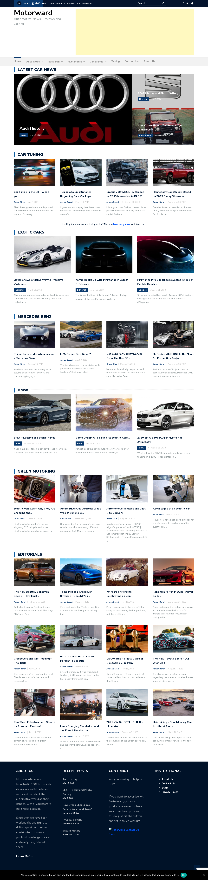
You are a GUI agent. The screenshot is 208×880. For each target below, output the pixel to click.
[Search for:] (147, 3)
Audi (23, 135)
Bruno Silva (19, 202)
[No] (204, 875)
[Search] (163, 3)
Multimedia (75, 61)
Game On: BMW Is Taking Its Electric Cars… (103, 438)
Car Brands (96, 61)
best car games (121, 224)
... (34, 214)
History (143, 99)
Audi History (32, 128)
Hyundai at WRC (72, 820)
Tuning (115, 61)
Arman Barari (66, 202)
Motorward (33, 13)
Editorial (19, 290)
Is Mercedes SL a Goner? (75, 354)
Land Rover (145, 135)
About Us (149, 61)
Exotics (143, 290)
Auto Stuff (33, 61)
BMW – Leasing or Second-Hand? (34, 438)
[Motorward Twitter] (187, 3)
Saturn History (71, 830)
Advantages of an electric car (171, 508)
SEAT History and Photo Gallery (158, 93)
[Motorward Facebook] (183, 3)
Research (54, 61)
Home (17, 61)
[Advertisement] (135, 32)
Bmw (17, 443)
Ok (183, 875)
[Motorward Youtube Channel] (192, 3)
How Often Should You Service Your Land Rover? (67, 3)
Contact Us (132, 61)
